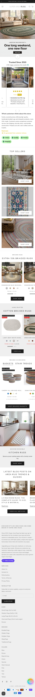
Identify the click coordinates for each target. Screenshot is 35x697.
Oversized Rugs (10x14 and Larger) (12, 619)
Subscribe (8, 601)
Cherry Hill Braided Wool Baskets (12, 390)
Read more (5, 506)
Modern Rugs (6, 633)
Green (3, 659)
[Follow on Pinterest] (11, 681)
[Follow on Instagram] (6, 681)
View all (17, 351)
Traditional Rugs (6, 642)
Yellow (4, 677)
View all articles (17, 511)
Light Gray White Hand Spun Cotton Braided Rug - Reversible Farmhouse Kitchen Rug (12, 338)
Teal (3, 674)
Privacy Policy (6, 581)
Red (3, 671)
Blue (3, 650)
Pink (3, 668)
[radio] (7, 288)
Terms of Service (6, 578)
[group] (17, 33)
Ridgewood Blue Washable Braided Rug (12, 285)
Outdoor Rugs (6, 636)
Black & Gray (5, 656)
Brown (4, 653)
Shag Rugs (5, 639)
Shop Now (25, 181)
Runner (4, 622)
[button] (16, 111)
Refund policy (6, 575)
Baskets (8, 363)
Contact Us (5, 572)
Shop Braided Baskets (17, 406)
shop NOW (17, 298)
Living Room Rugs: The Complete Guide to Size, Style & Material (14, 500)
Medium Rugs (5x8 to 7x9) (9, 613)
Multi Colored (6, 665)
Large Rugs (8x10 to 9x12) (10, 616)
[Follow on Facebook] (2, 681)
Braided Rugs (6, 630)
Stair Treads (23, 363)
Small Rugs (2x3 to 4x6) (9, 610)
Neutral (4, 662)
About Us (4, 569)
